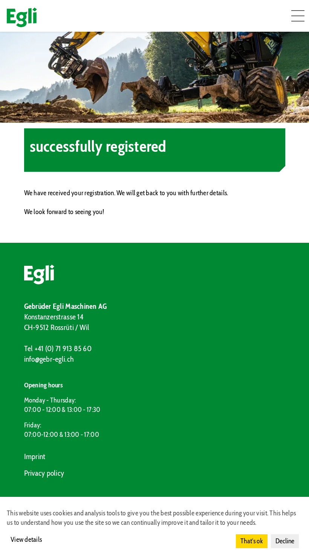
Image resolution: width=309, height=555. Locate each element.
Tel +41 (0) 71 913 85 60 (58, 348)
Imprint (35, 456)
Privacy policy (44, 473)
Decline (284, 541)
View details (26, 539)
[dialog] (154, 526)
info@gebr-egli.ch (49, 359)
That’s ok (251, 541)
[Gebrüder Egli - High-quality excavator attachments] (154, 274)
